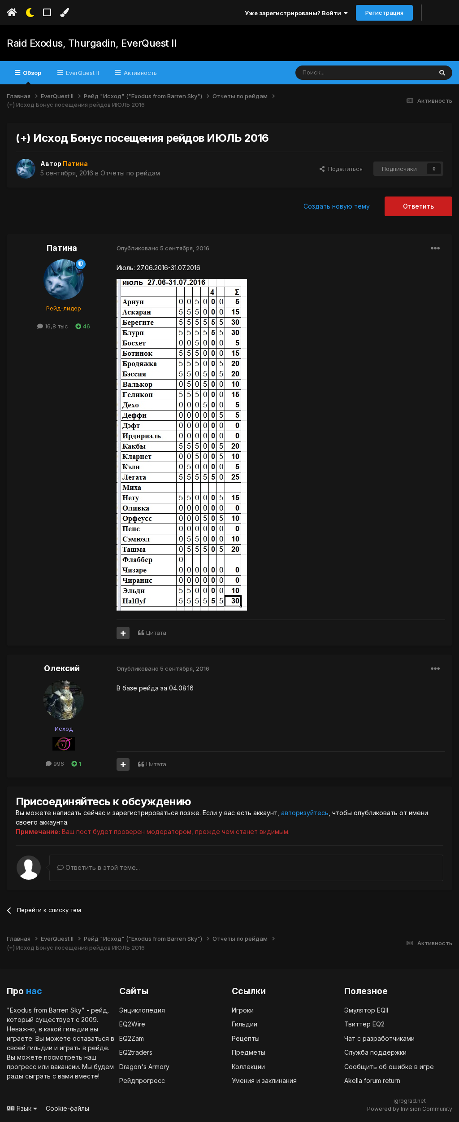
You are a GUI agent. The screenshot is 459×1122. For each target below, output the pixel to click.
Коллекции (248, 1066)
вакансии (65, 1066)
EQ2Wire (132, 1024)
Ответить (418, 206)
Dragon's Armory (144, 1066)
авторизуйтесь (305, 812)
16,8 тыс (55, 326)
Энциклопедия (142, 1010)
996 (58, 763)
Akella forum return (372, 1080)
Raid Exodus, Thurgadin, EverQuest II (91, 43)
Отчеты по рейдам (130, 173)
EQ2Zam (131, 1038)
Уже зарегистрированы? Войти (294, 13)
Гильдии (244, 1024)
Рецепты (246, 1038)
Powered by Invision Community (409, 1108)
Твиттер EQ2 (364, 1024)
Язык (24, 1108)
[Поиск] (442, 72)
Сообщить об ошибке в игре (389, 1066)
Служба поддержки (375, 1052)
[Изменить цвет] (64, 12)
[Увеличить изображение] (182, 444)
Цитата (156, 632)
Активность (139, 72)
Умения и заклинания (264, 1080)
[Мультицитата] (123, 633)
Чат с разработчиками (379, 1038)
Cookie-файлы (67, 1108)
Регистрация (384, 12)
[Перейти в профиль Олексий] (63, 700)
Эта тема (408, 72)
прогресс (21, 1066)
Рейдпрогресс (142, 1080)
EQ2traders (135, 1052)
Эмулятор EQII (366, 1010)
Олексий (62, 668)
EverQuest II (81, 72)
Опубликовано (163, 248)
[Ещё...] (435, 248)
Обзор (31, 72)
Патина (62, 248)
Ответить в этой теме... (102, 867)
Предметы (248, 1052)
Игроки (243, 1010)
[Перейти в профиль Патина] (25, 169)
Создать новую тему (336, 206)
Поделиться (344, 168)
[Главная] (12, 12)
